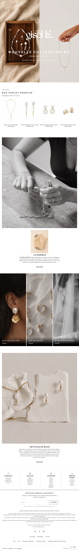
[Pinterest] (44, 531)
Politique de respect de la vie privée (57, 541)
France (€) (10, 548)
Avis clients (32, 536)
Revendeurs (40, 536)
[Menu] (75, 2)
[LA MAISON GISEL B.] (4, 2)
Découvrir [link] (39, 267)
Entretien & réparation (28, 541)
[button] (67, 2)
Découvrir (4, 343)
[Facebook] (39, 531)
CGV (19, 541)
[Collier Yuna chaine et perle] (11, 110)
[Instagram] (35, 531)
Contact (47, 536)
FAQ (14, 541)
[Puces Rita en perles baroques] (68, 110)
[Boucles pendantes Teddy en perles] (49, 110)
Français (20, 548)
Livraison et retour (41, 541)
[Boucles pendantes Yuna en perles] (30, 110)
